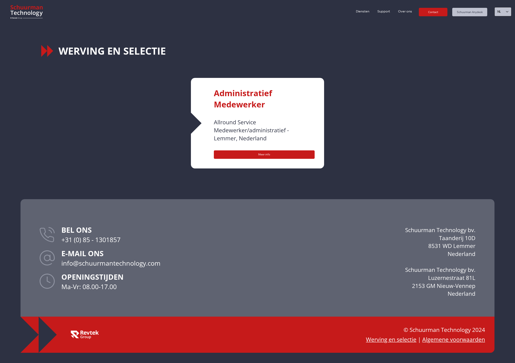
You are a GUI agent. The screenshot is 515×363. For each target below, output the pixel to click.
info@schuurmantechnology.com (111, 263)
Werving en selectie (391, 339)
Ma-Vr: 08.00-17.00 (89, 286)
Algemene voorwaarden (453, 339)
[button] (383, 11)
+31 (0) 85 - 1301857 (91, 239)
